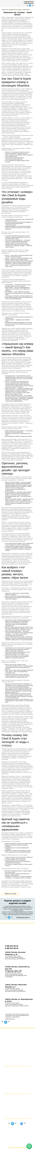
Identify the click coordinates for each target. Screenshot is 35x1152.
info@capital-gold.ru (23, 917)
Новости (17, 1039)
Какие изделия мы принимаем (18, 1103)
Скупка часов (17, 1088)
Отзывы (17, 1042)
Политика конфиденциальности (17, 1147)
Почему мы (17, 1109)
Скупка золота (17, 1072)
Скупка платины (17, 1078)
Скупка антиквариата (17, 1085)
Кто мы (17, 1100)
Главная (17, 1036)
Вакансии (17, 1051)
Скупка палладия (17, 1082)
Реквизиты (17, 1054)
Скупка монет (17, 1091)
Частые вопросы (17, 1112)
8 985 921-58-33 (28, 3)
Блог (17, 1060)
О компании (17, 1048)
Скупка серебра (17, 1075)
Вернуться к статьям (10, 893)
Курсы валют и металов (17, 1063)
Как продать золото (17, 1116)
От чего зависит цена (17, 1106)
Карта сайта (17, 1057)
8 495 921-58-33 (28, 1)
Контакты (17, 1045)
